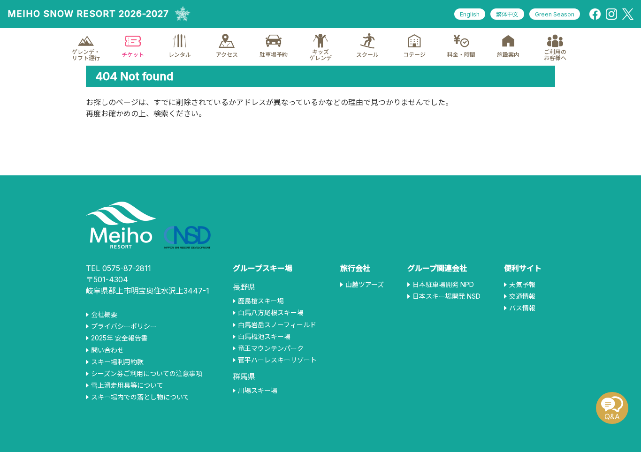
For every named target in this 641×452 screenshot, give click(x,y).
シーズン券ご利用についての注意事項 (146, 373)
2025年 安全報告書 (119, 338)
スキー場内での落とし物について (140, 397)
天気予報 (522, 284)
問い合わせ (107, 350)
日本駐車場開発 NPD (443, 284)
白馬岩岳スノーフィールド (277, 325)
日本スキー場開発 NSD (446, 296)
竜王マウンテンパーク (271, 348)
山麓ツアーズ (364, 284)
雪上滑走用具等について (127, 385)
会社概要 (104, 314)
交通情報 (522, 296)
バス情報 (522, 308)
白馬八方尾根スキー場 (271, 312)
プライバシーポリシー (124, 326)
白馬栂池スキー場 (264, 336)
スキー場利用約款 (117, 362)
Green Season (554, 14)
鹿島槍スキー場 (261, 301)
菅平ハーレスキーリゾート (277, 360)
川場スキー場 (257, 390)
